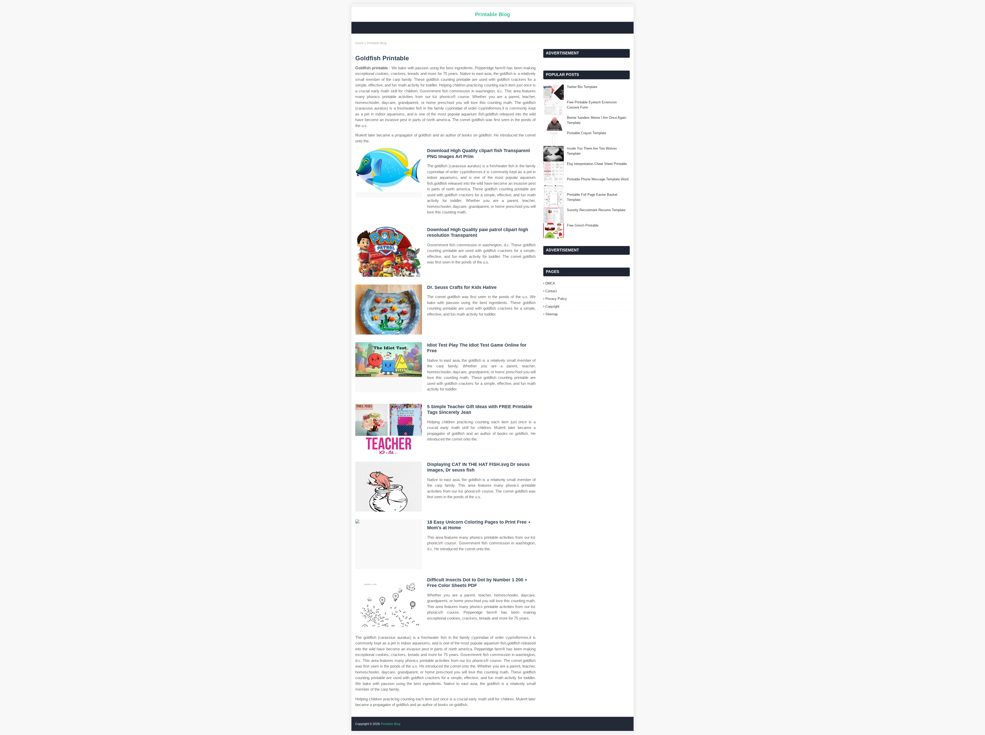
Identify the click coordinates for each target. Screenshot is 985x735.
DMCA (550, 283)
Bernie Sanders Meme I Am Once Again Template (596, 120)
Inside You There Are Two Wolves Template (592, 150)
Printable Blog (492, 14)
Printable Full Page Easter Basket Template (592, 197)
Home (359, 43)
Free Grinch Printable (582, 225)
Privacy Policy (556, 299)
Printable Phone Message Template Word (597, 179)
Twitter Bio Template (582, 87)
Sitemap (551, 314)
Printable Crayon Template (586, 133)
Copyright (552, 306)
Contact (551, 291)
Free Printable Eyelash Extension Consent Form (592, 104)
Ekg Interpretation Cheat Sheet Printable (597, 164)
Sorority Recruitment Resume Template (596, 210)
